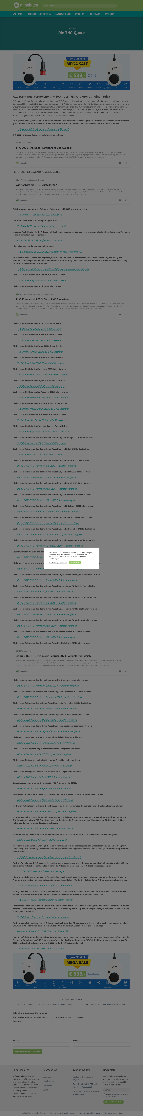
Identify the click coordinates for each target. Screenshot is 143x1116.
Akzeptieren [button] (74, 563)
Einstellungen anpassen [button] (58, 563)
